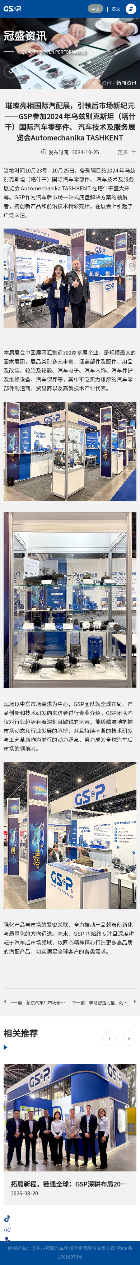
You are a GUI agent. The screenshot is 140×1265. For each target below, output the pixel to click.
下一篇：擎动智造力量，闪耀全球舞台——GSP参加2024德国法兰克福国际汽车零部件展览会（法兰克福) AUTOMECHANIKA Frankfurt (104, 1002)
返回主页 (76, 82)
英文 (116, 9)
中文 (95, 9)
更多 (123, 152)
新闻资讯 (126, 82)
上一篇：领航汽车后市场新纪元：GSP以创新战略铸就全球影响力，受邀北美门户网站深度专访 (38, 1002)
